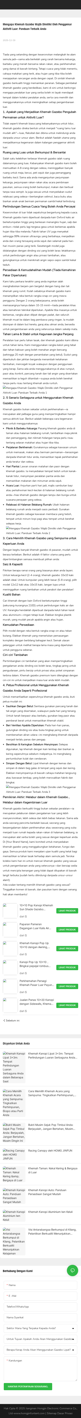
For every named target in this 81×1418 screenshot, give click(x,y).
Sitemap (52, 1413)
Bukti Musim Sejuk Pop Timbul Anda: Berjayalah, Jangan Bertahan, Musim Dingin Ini (50, 1127)
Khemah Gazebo (51, 112)
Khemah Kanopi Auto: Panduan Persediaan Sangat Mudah (47, 1192)
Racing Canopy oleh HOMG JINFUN (50, 1150)
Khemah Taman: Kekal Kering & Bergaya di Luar (52, 1170)
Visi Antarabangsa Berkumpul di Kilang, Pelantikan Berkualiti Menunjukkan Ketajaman (52, 1232)
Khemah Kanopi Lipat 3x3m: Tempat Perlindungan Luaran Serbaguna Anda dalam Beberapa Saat (51, 1055)
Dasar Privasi (65, 1413)
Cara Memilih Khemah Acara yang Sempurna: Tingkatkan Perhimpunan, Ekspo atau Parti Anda (51, 1093)
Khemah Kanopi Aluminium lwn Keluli (50, 1211)
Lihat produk (67, 910)
